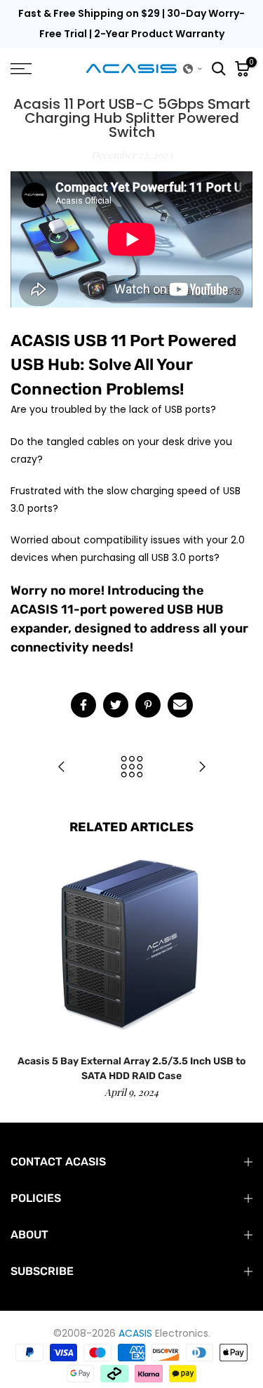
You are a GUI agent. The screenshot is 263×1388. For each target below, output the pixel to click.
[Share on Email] (180, 705)
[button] (193, 69)
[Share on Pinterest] (148, 705)
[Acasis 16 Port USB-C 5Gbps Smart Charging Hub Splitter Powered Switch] (202, 768)
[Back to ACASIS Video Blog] (132, 768)
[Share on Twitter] (115, 705)
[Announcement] (131, 24)
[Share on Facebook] (83, 705)
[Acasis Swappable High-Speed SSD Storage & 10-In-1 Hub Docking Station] (62, 768)
